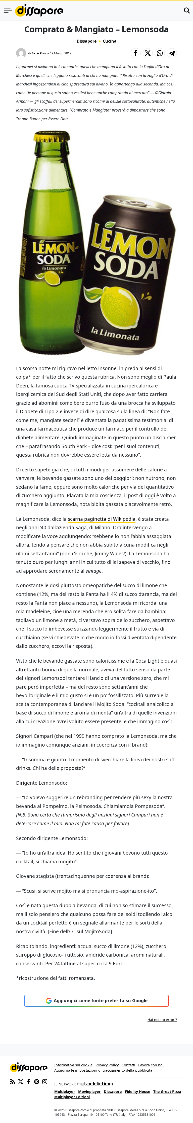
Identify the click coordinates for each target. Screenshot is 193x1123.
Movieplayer (89, 1091)
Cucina (110, 41)
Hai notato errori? (162, 1019)
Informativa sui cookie (73, 1065)
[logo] (39, 10)
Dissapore (86, 41)
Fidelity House (137, 1091)
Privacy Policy (107, 1065)
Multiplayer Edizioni (72, 1096)
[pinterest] (36, 1081)
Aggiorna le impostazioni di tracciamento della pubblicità (103, 1070)
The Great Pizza (167, 1091)
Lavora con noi (151, 1065)
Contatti (128, 1065)
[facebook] (28, 1081)
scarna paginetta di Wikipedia (101, 519)
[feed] (12, 1081)
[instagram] (44, 1081)
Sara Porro (40, 53)
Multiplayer (64, 1091)
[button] (136, 53)
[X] (20, 1081)
